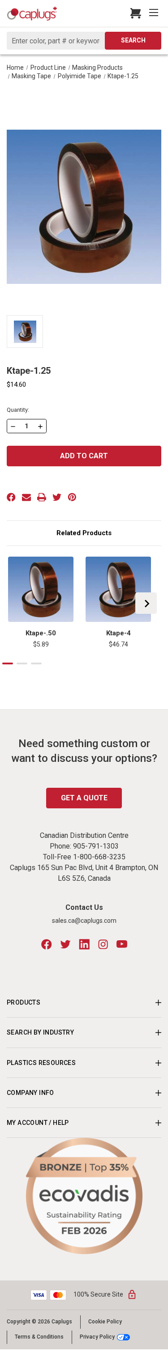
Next (146, 603)
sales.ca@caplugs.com (84, 920)
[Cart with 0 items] (133, 13)
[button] (84, 1196)
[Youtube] (121, 944)
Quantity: (18, 409)
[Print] (41, 497)
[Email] (26, 497)
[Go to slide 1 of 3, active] (7, 663)
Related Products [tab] (84, 533)
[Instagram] (103, 944)
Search (133, 40)
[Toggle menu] (154, 13)
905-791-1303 (96, 846)
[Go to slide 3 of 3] (36, 663)
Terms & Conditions (39, 1337)
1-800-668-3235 (99, 857)
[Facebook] (11, 497)
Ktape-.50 (41, 633)
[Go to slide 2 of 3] (22, 663)
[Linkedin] (84, 944)
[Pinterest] (72, 497)
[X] (56, 497)
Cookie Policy (105, 1321)
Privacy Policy (97, 1337)
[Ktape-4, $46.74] (118, 589)
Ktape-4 (118, 633)
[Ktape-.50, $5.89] (40, 589)
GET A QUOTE (84, 798)
